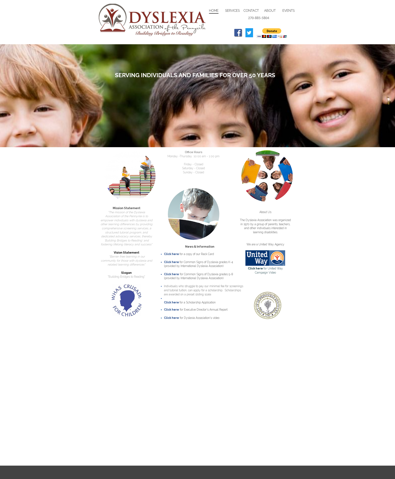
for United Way (265, 268)
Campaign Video (265, 272)
